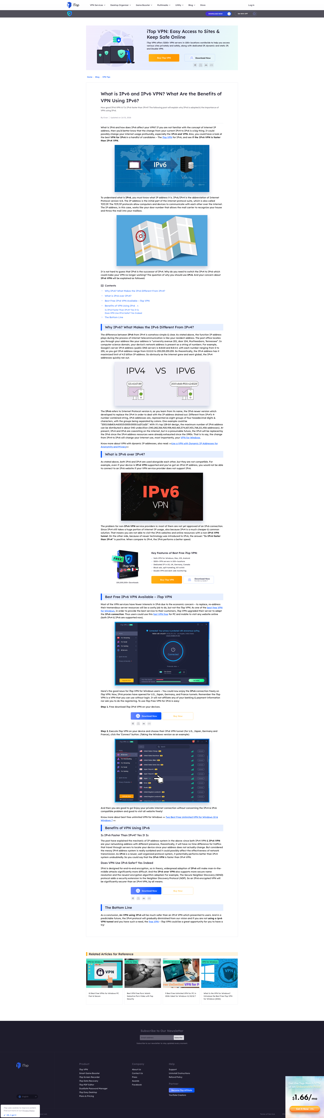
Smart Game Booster (89, 1073)
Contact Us (137, 1073)
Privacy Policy (28, 1111)
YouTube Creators (177, 1095)
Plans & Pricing (86, 1096)
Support (173, 1069)
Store (202, 5)
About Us (136, 1069)
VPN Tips (106, 77)
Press (134, 1077)
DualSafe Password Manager (93, 1088)
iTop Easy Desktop (88, 1092)
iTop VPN (83, 1069)
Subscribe (178, 1038)
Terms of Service (267, 1114)
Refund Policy (175, 1077)
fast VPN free (160, 614)
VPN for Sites (131, 962)
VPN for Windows (190, 437)
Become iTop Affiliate (181, 1090)
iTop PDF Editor (86, 1084)
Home (89, 77)
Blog (97, 77)
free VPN (154, 921)
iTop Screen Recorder (89, 1077)
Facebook (137, 1084)
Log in (251, 5)
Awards (135, 1081)
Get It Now (305, 1109)
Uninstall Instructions (179, 1073)
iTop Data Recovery (88, 1081)
